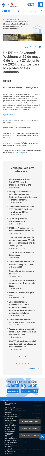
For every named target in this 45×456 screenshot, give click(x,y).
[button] (13, 391)
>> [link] (39, 368)
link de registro (21, 145)
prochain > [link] (32, 368)
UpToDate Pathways (10, 115)
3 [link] (22, 364)
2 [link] (19, 364)
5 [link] (28, 364)
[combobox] (34, 11)
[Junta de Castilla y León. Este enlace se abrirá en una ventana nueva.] (14, 5)
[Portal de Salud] (30, 4)
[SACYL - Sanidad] (5, 5)
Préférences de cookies (30, 435)
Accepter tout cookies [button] (30, 421)
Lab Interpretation (9, 120)
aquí (8, 434)
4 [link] (25, 364)
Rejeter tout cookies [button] (29, 428)
